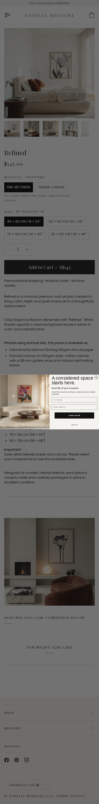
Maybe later (74, 424)
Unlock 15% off (74, 415)
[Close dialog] (96, 377)
